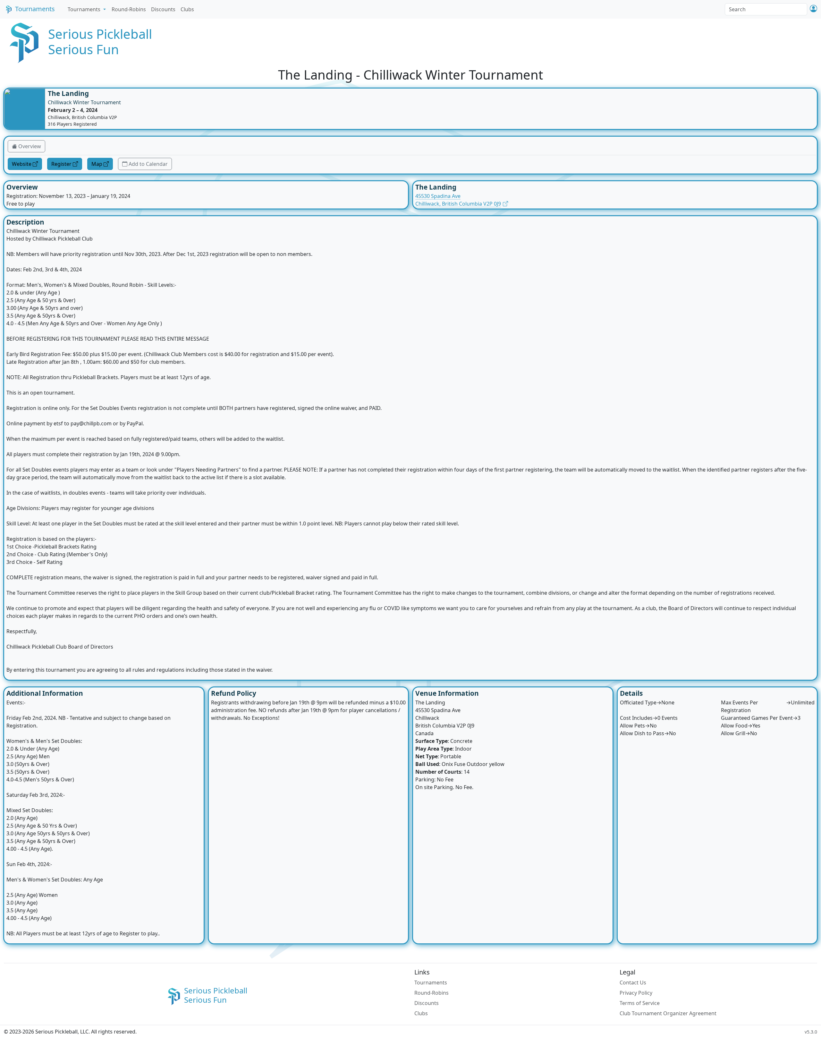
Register (61, 163)
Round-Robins (129, 9)
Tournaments (35, 8)
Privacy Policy (636, 992)
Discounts (163, 9)
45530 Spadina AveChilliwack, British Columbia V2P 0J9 (458, 199)
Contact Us (633, 982)
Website (21, 163)
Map (96, 163)
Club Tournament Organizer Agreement (668, 1013)
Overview (29, 146)
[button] (813, 9)
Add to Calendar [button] (148, 163)
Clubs (187, 9)
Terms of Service (640, 1003)
